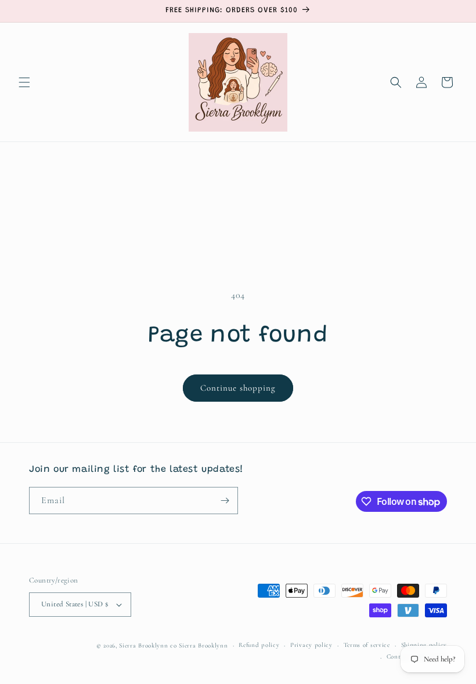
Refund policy (259, 645)
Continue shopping (238, 388)
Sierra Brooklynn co (147, 645)
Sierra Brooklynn (203, 645)
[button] (24, 82)
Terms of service (367, 645)
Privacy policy (311, 645)
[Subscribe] (224, 500)
